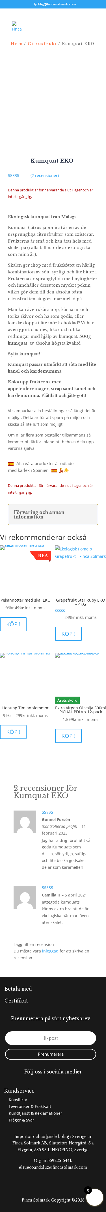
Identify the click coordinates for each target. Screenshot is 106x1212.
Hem (17, 43)
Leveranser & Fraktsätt (29, 1106)
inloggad (50, 951)
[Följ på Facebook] (41, 1081)
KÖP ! (13, 624)
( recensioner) (45, 175)
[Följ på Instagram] (53, 1081)
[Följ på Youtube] (64, 1081)
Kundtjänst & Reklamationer (35, 1113)
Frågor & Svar (21, 1120)
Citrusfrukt (42, 43)
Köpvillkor (17, 1099)
